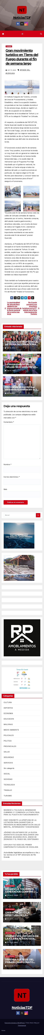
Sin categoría (9, 768)
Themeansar (22, 1025)
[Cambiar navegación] (22, 34)
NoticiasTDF (22, 18)
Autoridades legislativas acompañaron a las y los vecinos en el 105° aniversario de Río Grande (22, 854)
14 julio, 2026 (12, 966)
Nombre (7, 464)
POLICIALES (9, 735)
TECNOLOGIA (9, 785)
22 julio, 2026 (12, 919)
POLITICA (8, 741)
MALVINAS (8, 724)
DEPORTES (8, 708)
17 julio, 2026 (12, 942)
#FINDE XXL (25, 70)
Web (5, 489)
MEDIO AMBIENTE (11, 730)
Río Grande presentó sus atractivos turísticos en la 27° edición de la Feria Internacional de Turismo (29, 308)
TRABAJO (8, 790)
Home (3, 1030)
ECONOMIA (8, 713)
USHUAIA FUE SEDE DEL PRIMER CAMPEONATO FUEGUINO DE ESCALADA (20, 962)
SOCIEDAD (8, 361)
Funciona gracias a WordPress (15, 1023)
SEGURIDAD (9, 757)
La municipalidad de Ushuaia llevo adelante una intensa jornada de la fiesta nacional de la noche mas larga (14, 308)
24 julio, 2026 (12, 895)
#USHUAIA (10, 73)
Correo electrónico (12, 477)
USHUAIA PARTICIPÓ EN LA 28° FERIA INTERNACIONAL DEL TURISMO (21, 344)
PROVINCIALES (10, 746)
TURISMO (8, 46)
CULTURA (8, 702)
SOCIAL (7, 774)
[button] (41, 34)
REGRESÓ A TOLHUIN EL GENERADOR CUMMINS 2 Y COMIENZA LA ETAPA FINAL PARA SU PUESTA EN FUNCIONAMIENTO (22, 812)
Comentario (9, 422)
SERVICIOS (8, 763)
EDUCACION (9, 719)
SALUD (7, 752)
